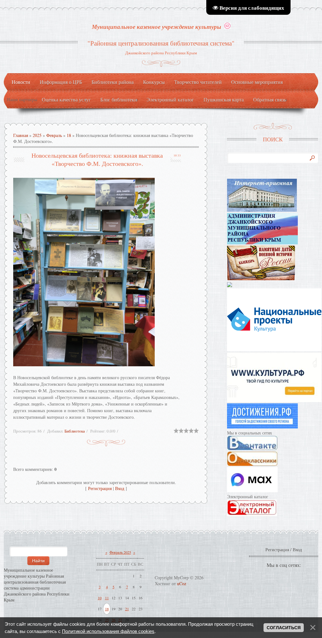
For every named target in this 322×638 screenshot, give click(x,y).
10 (100, 597)
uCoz (181, 583)
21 (127, 608)
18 (69, 135)
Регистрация (100, 488)
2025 (37, 135)
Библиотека (74, 431)
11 (107, 597)
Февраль (54, 135)
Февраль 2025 (120, 552)
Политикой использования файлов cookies (108, 631)
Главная (20, 135)
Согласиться (284, 627)
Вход (119, 488)
